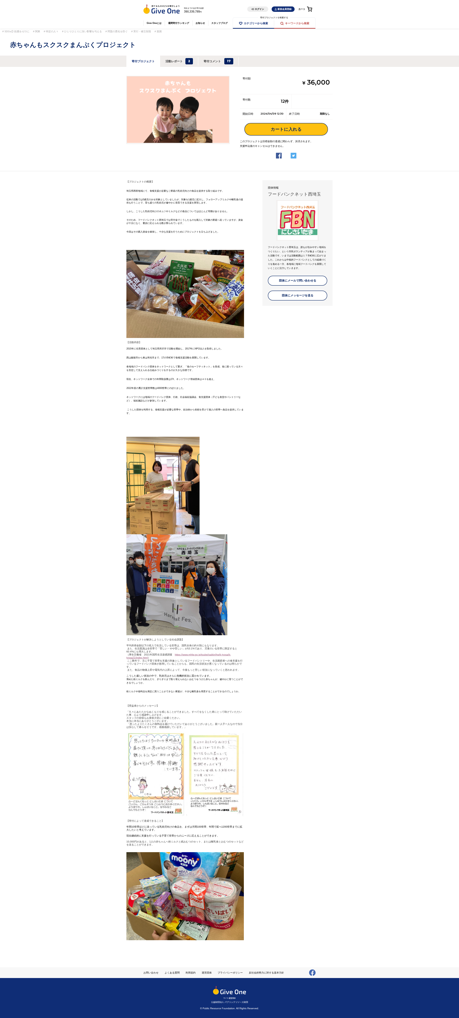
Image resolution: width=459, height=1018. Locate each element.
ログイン (259, 9)
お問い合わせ (150, 972)
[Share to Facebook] (279, 152)
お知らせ (200, 23)
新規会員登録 (285, 9)
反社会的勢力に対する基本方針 (266, 972)
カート (301, 9)
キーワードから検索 (297, 23)
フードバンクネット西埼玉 (294, 194)
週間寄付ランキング (178, 23)
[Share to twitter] (293, 152)
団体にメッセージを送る (297, 295)
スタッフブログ (219, 23)
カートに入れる (286, 129)
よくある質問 (172, 972)
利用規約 (191, 972)
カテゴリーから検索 (256, 23)
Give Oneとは (154, 23)
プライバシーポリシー (230, 972)
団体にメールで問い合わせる (297, 280)
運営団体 (207, 972)
